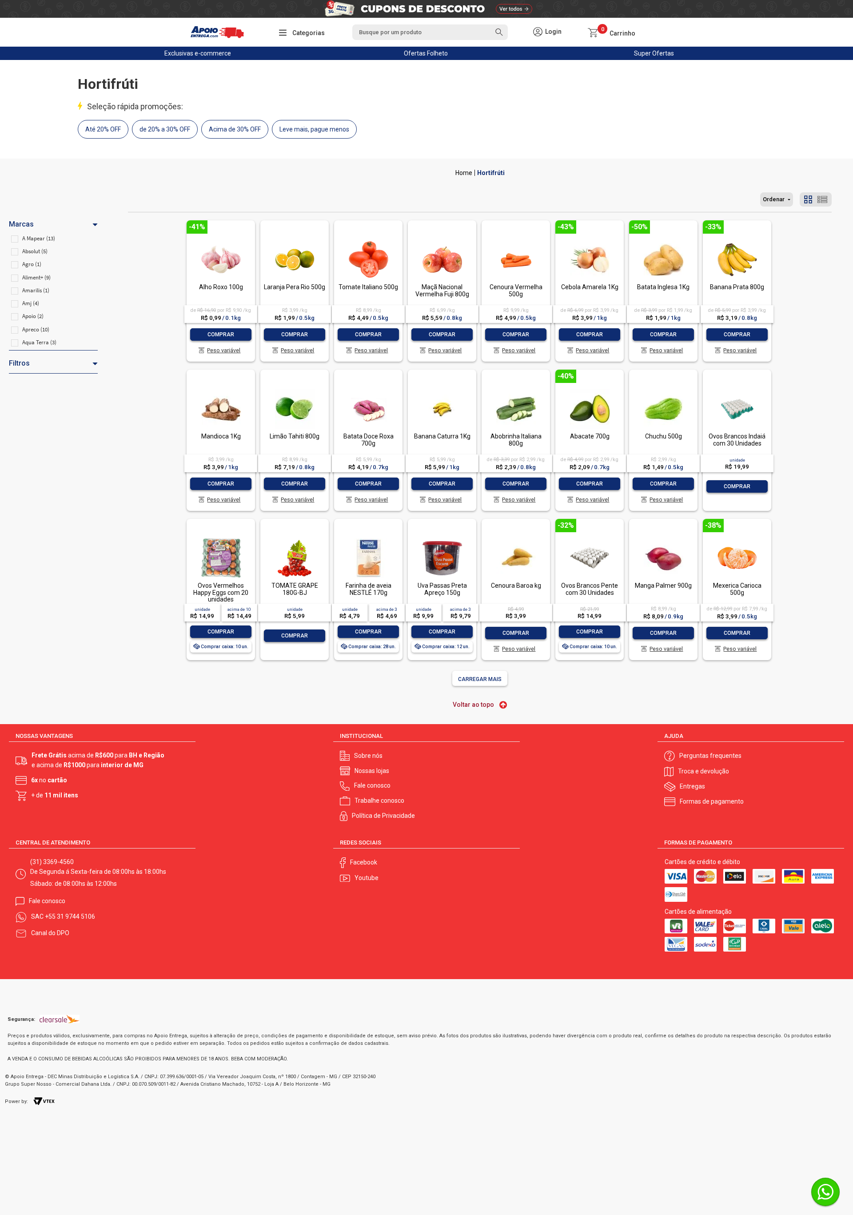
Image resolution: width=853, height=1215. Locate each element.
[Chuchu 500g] (663, 390)
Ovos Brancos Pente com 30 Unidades (589, 589)
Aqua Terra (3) (39, 342)
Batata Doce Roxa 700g (368, 439)
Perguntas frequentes (710, 755)
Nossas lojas (372, 770)
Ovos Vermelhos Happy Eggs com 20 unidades (220, 592)
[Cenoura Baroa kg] (515, 539)
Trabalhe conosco (379, 800)
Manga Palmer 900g (663, 585)
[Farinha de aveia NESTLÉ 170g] (368, 539)
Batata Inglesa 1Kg (663, 287)
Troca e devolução (703, 771)
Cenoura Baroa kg (516, 585)
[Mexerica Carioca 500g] (737, 539)
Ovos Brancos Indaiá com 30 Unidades (737, 439)
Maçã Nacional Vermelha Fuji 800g (442, 290)
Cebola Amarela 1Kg (589, 287)
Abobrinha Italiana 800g (516, 439)
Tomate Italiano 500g (368, 287)
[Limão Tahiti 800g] (294, 390)
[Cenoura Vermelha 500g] (515, 240)
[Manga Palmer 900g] (663, 539)
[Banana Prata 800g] (737, 240)
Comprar (220, 334)
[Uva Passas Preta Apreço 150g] (442, 539)
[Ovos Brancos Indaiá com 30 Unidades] (737, 390)
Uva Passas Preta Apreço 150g (442, 589)
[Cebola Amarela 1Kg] (589, 240)
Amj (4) (30, 303)
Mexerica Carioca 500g (737, 589)
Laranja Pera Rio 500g (294, 287)
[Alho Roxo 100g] (220, 240)
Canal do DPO (50, 932)
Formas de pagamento (712, 801)
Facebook (363, 862)
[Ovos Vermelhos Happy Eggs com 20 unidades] (220, 539)
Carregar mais (480, 679)
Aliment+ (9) (36, 277)
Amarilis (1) (35, 290)
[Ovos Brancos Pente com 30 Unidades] (589, 539)
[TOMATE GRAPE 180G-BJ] (294, 539)
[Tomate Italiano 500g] (368, 240)
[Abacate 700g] (589, 390)
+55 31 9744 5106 (70, 916)
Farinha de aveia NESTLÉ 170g (368, 589)
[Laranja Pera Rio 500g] (294, 240)
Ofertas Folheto (426, 53)
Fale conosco (372, 785)
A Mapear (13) (38, 238)
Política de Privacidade (383, 815)
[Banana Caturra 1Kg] (442, 390)
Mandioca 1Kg (221, 436)
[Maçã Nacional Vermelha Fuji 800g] (442, 240)
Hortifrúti (491, 173)
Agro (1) (31, 264)
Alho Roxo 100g (221, 287)
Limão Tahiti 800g (294, 436)
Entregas (692, 786)
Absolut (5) (35, 251)
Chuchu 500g (663, 436)
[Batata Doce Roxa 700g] (368, 390)
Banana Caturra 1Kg (442, 436)
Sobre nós (368, 755)
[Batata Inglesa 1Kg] (663, 240)
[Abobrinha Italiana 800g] (515, 390)
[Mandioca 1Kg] (220, 390)
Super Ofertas (654, 53)
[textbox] (430, 32)
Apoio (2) (33, 316)
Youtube (367, 877)
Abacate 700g (590, 436)
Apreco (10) (35, 329)
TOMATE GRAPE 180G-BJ (294, 589)
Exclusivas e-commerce (197, 53)
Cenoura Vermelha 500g (516, 290)
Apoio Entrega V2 (463, 173)
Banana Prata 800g (737, 287)
